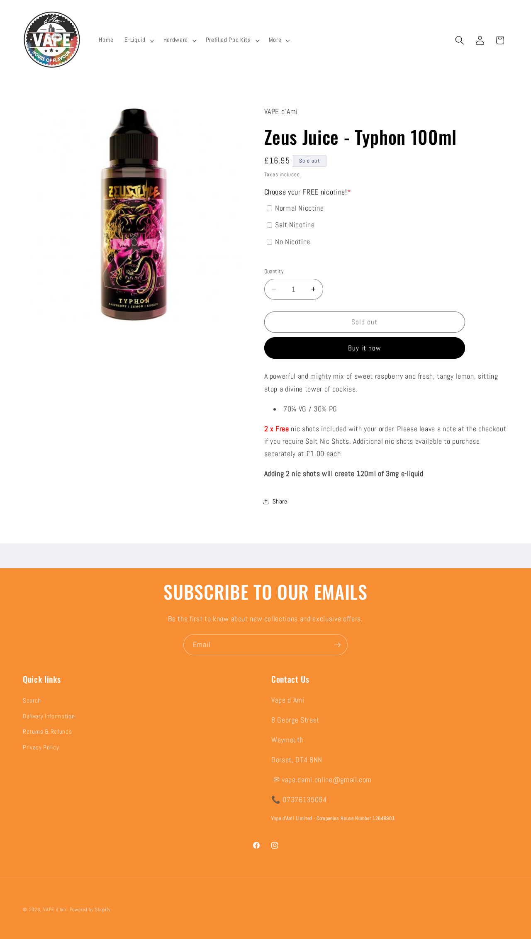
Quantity (274, 271)
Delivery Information (49, 716)
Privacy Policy (41, 747)
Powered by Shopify (90, 909)
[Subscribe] (337, 645)
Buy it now (364, 348)
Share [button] (280, 501)
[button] (138, 40)
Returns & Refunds (47, 731)
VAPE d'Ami (55, 909)
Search (32, 700)
